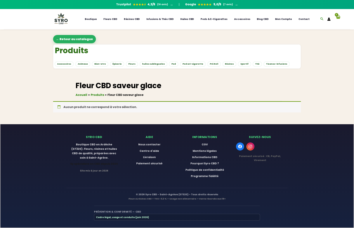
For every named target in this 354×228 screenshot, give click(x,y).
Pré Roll (214, 63)
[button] (322, 19)
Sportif (244, 63)
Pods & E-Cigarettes (214, 19)
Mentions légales (205, 151)
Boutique (91, 19)
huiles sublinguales (153, 63)
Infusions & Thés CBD (159, 19)
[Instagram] (250, 146)
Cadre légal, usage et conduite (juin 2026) (122, 217)
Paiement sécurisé (149, 163)
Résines (229, 63)
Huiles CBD (187, 19)
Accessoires (242, 19)
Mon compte (283, 19)
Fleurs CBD (110, 19)
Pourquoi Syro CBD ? (204, 163)
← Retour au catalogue (74, 39)
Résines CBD (132, 19)
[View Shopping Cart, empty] (338, 19)
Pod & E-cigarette (193, 63)
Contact (304, 19)
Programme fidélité (204, 176)
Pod (173, 63)
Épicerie (117, 63)
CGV (205, 144)
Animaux (83, 63)
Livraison (149, 157)
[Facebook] (240, 146)
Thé (257, 63)
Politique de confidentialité (204, 170)
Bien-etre (100, 63)
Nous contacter (149, 144)
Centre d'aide (149, 151)
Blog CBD (262, 19)
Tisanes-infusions (276, 63)
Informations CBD (204, 157)
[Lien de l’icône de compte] (329, 19)
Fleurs (132, 63)
